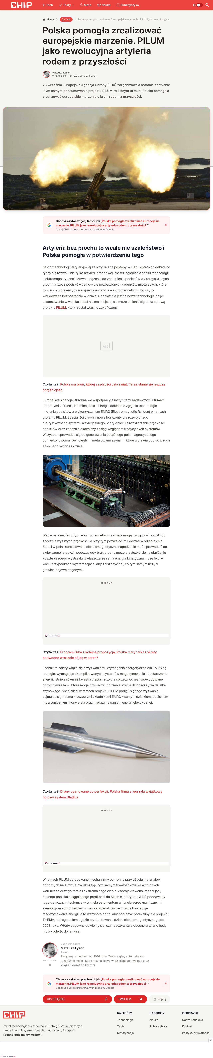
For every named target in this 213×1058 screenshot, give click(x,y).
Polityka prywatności (196, 1033)
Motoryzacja (125, 1033)
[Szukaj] (207, 5)
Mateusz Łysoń (61, 72)
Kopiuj (162, 999)
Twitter (124, 999)
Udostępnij (56, 999)
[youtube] (49, 964)
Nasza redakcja (192, 1020)
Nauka (106, 5)
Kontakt (187, 1026)
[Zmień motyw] (198, 5)
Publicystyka (129, 5)
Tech (49, 5)
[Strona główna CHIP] (21, 5)
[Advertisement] (106, 609)
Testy (67, 5)
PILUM (61, 308)
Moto (87, 5)
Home (50, 19)
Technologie (125, 1020)
